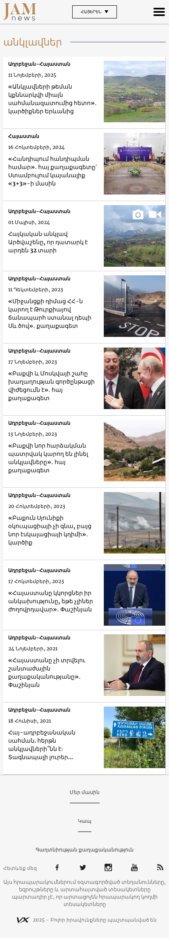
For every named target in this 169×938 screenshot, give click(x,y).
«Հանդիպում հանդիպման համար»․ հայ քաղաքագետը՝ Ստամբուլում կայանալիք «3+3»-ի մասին (52, 171)
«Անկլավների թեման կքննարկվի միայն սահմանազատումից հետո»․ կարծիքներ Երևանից (52, 99)
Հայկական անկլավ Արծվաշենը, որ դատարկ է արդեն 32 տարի (48, 242)
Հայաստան (23, 136)
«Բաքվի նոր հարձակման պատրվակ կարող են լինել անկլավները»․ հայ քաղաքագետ (48, 458)
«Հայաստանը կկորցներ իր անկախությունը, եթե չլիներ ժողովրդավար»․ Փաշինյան (50, 601)
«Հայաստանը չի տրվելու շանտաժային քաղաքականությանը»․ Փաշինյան (46, 673)
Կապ (84, 821)
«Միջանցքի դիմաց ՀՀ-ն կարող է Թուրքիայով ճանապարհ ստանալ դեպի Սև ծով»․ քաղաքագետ (49, 313)
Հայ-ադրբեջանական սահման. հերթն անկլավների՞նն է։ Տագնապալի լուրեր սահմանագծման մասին (45, 745)
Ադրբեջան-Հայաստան (39, 64)
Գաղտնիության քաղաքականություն (85, 849)
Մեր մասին (85, 792)
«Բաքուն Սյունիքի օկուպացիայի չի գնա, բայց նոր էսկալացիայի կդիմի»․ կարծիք (49, 530)
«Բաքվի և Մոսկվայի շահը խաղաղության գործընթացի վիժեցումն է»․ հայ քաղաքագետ (51, 386)
